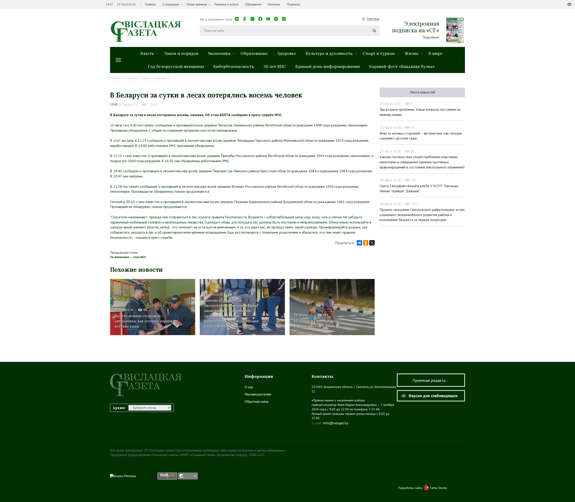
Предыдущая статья (124, 252)
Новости (131, 78)
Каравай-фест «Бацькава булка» (402, 66)
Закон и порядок (181, 53)
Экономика (219, 53)
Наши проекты (197, 4)
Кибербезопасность (233, 66)
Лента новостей (422, 92)
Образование (254, 53)
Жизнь (411, 53)
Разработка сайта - (411, 488)
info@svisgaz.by (335, 423)
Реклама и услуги (226, 4)
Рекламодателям (258, 394)
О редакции (170, 4)
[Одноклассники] (365, 242)
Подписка (293, 4)
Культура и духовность (329, 53)
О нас (249, 387)
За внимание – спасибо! (128, 257)
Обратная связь (257, 401)
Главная (150, 4)
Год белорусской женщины (176, 66)
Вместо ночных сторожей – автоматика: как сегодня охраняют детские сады (146, 321)
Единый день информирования (327, 66)
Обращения (253, 4)
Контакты (274, 4)
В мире (435, 53)
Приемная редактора (431, 380)
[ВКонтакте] (359, 242)
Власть (147, 53)
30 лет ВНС (274, 66)
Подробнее (431, 37)
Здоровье (286, 53)
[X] (372, 242)
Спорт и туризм (379, 53)
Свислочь (373, 19)
